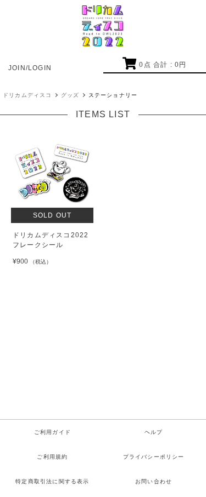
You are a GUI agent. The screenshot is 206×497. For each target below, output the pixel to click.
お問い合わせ (153, 481)
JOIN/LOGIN (30, 68)
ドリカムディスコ (27, 95)
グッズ (70, 95)
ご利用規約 (52, 457)
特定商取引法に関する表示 (52, 481)
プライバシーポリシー (154, 457)
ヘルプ (153, 432)
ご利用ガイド (52, 432)
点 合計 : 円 (162, 64)
